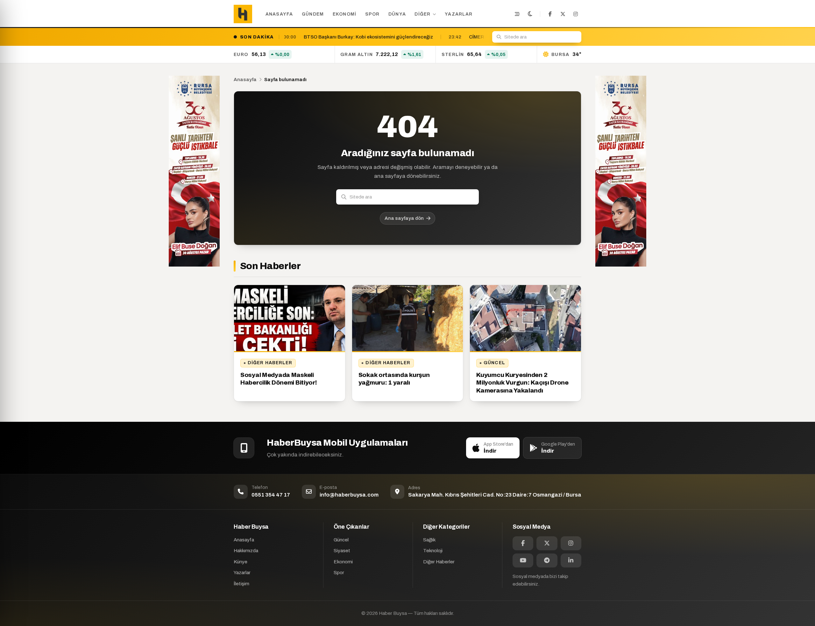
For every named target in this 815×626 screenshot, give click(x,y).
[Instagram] (575, 14)
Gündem (313, 14)
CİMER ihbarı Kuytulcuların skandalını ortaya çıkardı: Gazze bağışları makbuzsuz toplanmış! (468, 36)
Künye (240, 561)
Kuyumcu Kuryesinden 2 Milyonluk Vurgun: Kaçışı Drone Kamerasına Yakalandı (522, 383)
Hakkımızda (246, 550)
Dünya (397, 14)
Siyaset (342, 550)
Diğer (422, 14)
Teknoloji (433, 550)
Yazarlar (458, 14)
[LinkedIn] (571, 560)
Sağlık (429, 539)
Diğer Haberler (270, 362)
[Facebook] (550, 14)
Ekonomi (345, 14)
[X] (563, 14)
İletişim (241, 583)
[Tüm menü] (517, 14)
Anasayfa (279, 14)
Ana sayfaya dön (404, 218)
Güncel (494, 362)
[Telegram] (546, 560)
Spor (372, 14)
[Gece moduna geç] (530, 14)
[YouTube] (523, 560)
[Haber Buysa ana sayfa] (243, 14)
